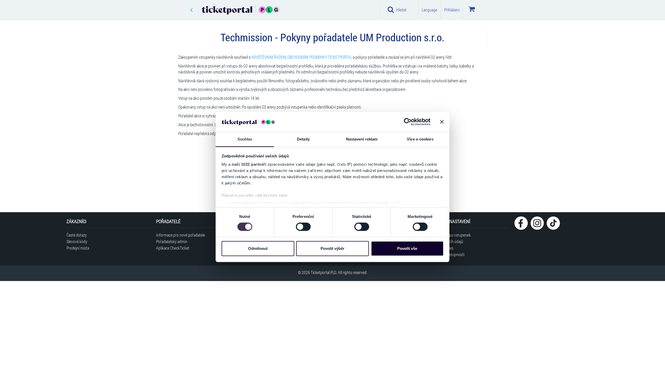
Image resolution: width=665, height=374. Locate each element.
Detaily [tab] (303, 139)
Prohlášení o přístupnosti (444, 254)
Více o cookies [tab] (420, 139)
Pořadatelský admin (171, 241)
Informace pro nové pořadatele (180, 235)
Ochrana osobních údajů (444, 241)
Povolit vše (407, 248)
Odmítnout (258, 248)
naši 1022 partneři (249, 164)
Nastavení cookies (439, 248)
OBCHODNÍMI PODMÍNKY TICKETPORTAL (319, 57)
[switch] (303, 227)
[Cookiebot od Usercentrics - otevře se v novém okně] (407, 122)
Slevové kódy (76, 241)
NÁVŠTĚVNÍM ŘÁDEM (268, 57)
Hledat (401, 9)
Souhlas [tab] (244, 139)
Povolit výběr (332, 248)
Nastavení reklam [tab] (362, 139)
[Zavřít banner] (442, 122)
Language (429, 9)
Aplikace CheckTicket (172, 248)
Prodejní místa (77, 248)
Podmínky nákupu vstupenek (448, 235)
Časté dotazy (76, 235)
